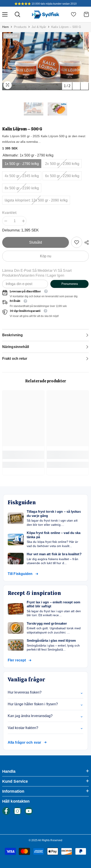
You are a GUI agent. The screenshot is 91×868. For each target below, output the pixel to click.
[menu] (5, 14)
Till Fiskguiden (20, 574)
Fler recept (17, 660)
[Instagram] (17, 811)
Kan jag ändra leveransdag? (45, 716)
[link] (76, 242)
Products (20, 27)
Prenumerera (69, 283)
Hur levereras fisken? (45, 692)
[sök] (17, 14)
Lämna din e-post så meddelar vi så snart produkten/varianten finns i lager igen (37, 273)
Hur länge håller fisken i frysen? (45, 704)
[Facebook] (6, 811)
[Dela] (85, 242)
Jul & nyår (39, 27)
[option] (45, 61)
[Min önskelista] (73, 14)
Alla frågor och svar (24, 742)
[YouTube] (29, 811)
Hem (5, 27)
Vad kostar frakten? (45, 727)
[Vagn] (86, 14)
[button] (76, 86)
